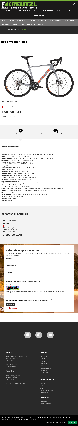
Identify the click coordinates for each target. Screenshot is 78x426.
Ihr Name (9, 258)
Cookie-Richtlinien (31, 419)
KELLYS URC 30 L (14, 42)
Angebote (43, 401)
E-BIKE (12, 21)
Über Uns (68, 11)
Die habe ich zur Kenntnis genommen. (27, 300)
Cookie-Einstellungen (51, 422)
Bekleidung (5, 24)
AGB (41, 388)
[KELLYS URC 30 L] (39, 73)
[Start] (3, 29)
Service (36, 11)
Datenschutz (44, 386)
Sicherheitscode (11, 285)
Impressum (44, 393)
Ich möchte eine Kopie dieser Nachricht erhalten (23, 281)
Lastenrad (21, 21)
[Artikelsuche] (74, 4)
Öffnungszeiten (39, 16)
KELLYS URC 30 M (9, 220)
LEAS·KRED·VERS (24, 11)
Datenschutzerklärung (16, 300)
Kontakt (59, 11)
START (8, 11)
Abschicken (10, 304)
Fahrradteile (69, 21)
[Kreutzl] (19, 5)
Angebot (15, 24)
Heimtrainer (42, 21)
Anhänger (31, 21)
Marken (40, 24)
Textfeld (9, 272)
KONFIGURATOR (47, 11)
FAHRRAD (4, 21)
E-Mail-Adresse (11, 265)
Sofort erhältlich (28, 24)
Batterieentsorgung (46, 390)
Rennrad (16, 29)
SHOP (14, 11)
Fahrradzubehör (55, 21)
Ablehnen (63, 422)
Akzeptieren (72, 422)
